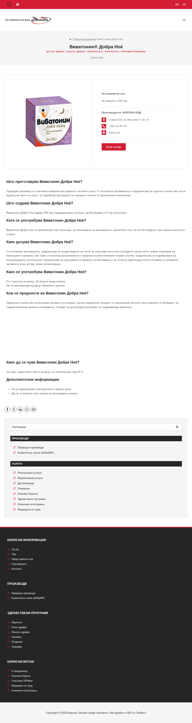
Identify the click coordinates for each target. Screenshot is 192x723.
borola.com (114, 132)
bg (177, 4)
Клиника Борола (28, 493)
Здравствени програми (32, 498)
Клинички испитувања (31, 504)
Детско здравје (55, 52)
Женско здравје (76, 52)
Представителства (22, 559)
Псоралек (17, 641)
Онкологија (112, 52)
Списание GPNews (22, 680)
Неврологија (95, 52)
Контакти (17, 568)
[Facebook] (17, 4)
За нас (15, 549)
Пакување (24, 488)
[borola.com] (104, 132)
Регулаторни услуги (30, 472)
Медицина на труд (29, 509)
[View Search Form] (9, 5)
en (184, 4)
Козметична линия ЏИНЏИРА (36, 452)
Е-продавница (19, 671)
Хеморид (17, 646)
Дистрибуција (26, 483)
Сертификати (19, 564)
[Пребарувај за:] (96, 426)
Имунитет (17, 622)
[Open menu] (184, 20)
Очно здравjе (19, 627)
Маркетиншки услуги (30, 477)
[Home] (70, 39)
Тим (14, 554)
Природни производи (133, 52)
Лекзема (16, 637)
